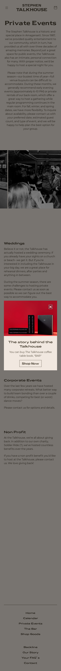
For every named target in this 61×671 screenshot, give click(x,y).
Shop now (30, 363)
